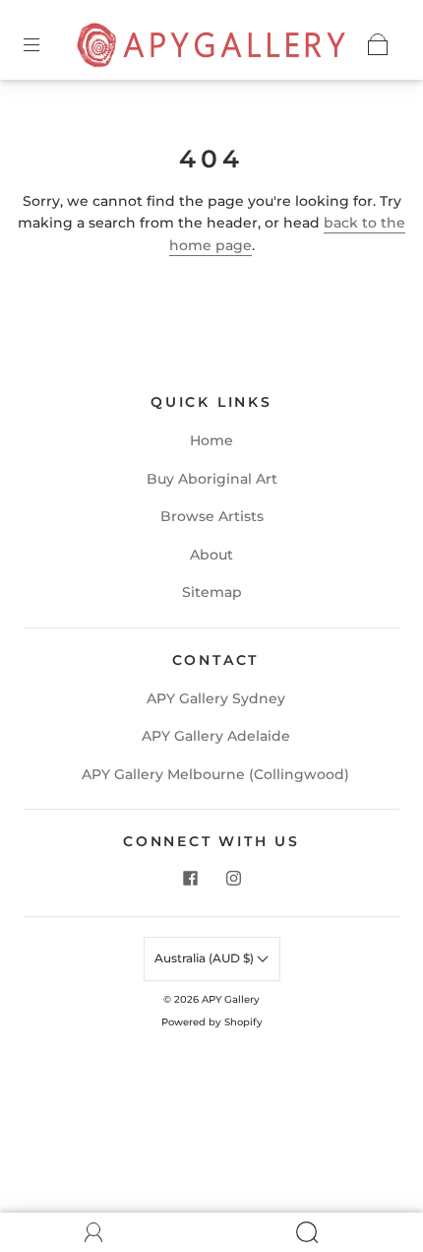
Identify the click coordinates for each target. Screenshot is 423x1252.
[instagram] (233, 878)
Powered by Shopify (212, 1022)
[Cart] (377, 44)
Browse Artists (212, 516)
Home (211, 440)
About (211, 554)
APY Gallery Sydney (216, 698)
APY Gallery (231, 999)
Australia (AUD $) (205, 958)
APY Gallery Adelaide (216, 736)
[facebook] (190, 878)
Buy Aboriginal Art (212, 479)
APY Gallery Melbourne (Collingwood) (215, 774)
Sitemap (212, 592)
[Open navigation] (45, 44)
